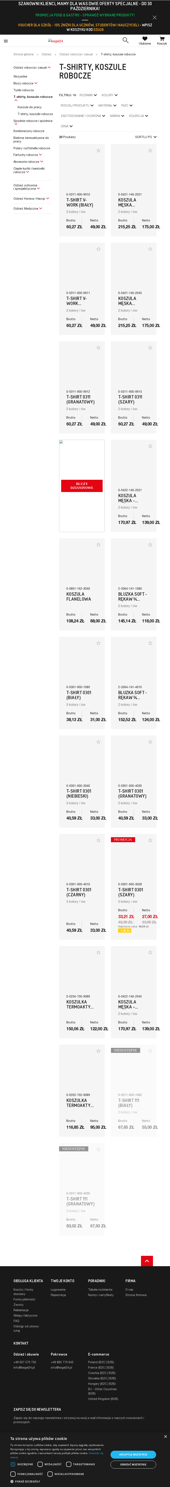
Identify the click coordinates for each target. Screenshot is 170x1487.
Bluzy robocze (23, 83)
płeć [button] (124, 105)
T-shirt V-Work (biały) (79, 202)
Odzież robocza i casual (30, 67)
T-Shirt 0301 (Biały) (78, 695)
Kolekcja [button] (136, 116)
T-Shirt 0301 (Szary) (130, 892)
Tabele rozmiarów (100, 1289)
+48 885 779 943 (62, 1362)
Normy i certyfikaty (101, 1295)
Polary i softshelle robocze (31, 148)
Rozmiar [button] (86, 95)
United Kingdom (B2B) (103, 1399)
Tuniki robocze (23, 90)
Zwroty (18, 1304)
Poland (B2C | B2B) (101, 1362)
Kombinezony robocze (28, 131)
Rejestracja (58, 1295)
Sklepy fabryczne (25, 1315)
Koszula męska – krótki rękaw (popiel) (132, 503)
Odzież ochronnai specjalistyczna (25, 187)
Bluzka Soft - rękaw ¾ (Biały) (132, 599)
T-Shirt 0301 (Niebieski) (78, 793)
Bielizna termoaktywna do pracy (31, 139)
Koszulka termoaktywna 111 (83, 1007)
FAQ (16, 1321)
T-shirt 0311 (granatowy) (80, 399)
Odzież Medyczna (25, 208)
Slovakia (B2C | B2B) (102, 1378)
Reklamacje (21, 1310)
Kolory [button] (107, 95)
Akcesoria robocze (26, 161)
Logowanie (58, 1289)
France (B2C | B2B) (101, 1367)
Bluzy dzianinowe (81, 486)
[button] (155, 17)
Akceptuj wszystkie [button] (133, 1454)
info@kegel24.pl (24, 1367)
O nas (129, 1289)
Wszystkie (20, 76)
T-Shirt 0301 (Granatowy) (132, 793)
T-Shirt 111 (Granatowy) (80, 1201)
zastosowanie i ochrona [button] (81, 116)
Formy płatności (24, 1299)
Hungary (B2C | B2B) (102, 1383)
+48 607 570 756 (24, 1362)
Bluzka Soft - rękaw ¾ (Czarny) (132, 698)
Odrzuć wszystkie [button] (133, 1464)
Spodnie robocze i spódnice (32, 121)
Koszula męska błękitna (128, 303)
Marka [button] (115, 116)
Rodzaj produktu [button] (75, 105)
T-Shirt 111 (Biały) (128, 1102)
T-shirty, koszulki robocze (35, 114)
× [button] (165, 1436)
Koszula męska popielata (129, 205)
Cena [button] (64, 126)
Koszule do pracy (29, 107)
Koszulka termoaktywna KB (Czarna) (83, 1105)
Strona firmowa (136, 1295)
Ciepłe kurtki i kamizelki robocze (29, 170)
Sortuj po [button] (143, 137)
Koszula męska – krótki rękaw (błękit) (132, 1009)
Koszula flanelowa (78, 596)
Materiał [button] (105, 105)
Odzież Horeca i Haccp (29, 198)
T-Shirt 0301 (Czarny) (78, 892)
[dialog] (85, 1459)
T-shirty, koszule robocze (33, 96)
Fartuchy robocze (25, 155)
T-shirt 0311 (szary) (130, 399)
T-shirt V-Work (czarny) (76, 303)
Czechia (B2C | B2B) (101, 1373)
